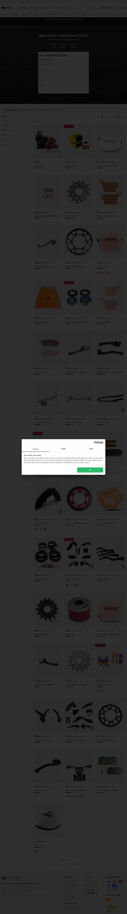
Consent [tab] (35, 449)
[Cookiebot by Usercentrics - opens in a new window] (95, 442)
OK (90, 470)
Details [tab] (63, 449)
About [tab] (91, 449)
